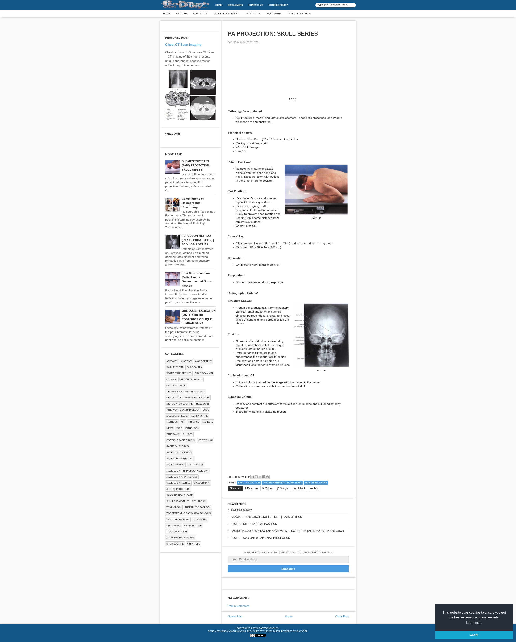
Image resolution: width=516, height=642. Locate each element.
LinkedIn (301, 488)
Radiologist (195, 464)
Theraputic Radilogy (198, 507)
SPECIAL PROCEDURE (178, 489)
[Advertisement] (258, 75)
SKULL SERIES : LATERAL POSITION (254, 523)
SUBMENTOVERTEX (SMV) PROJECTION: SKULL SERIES (196, 165)
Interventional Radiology (183, 410)
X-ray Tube (193, 544)
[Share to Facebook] (264, 477)
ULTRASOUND (200, 519)
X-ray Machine (175, 544)
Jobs (206, 410)
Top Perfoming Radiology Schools (188, 513)
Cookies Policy (278, 5)
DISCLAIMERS (235, 5)
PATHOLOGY (192, 428)
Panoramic (173, 434)
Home (218, 5)
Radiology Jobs (297, 13)
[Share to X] (260, 477)
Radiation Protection (180, 458)
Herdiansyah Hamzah (233, 631)
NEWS (169, 428)
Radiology (173, 470)
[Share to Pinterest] (268, 477)
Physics (187, 434)
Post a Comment (238, 605)
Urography (173, 525)
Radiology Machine (178, 483)
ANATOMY (186, 361)
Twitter (269, 488)
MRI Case (193, 422)
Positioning (253, 13)
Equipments (274, 13)
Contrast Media (176, 385)
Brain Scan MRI (204, 373)
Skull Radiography (241, 509)
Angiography (203, 361)
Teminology (173, 507)
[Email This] (252, 477)
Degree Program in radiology (185, 391)
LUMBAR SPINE (199, 416)
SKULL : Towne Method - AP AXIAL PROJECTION (260, 538)
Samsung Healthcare (179, 495)
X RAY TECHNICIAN (176, 531)
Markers (207, 422)
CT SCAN (171, 379)
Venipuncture (193, 525)
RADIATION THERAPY (177, 446)
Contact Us (256, 5)
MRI (183, 422)
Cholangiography (191, 379)
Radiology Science (225, 13)
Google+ (284, 488)
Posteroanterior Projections (282, 482)
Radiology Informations (181, 477)
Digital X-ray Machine (179, 404)
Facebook (252, 488)
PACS (179, 428)
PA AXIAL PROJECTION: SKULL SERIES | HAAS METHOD (266, 516)
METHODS (172, 422)
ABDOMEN (172, 361)
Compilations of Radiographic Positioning (193, 203)
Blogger (302, 631)
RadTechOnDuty (269, 628)
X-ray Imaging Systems (180, 537)
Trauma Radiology (177, 519)
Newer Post (235, 616)
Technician (199, 501)
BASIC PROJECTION (249, 482)
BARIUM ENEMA (174, 367)
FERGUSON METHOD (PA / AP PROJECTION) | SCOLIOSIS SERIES (198, 240)
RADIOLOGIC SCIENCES (179, 452)
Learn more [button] (474, 622)
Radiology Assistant (196, 470)
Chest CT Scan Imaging (183, 44)
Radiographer (175, 464)
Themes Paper (271, 631)
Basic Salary (194, 367)
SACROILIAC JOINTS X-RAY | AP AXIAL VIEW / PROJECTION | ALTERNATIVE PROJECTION (287, 530)
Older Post (342, 616)
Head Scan (202, 404)
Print (316, 488)
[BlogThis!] (256, 477)
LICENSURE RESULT (177, 416)
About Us (181, 13)
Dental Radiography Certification (187, 397)
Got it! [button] (474, 634)
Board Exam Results (178, 373)
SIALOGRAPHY (202, 483)
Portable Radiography (180, 440)
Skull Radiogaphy (316, 482)
